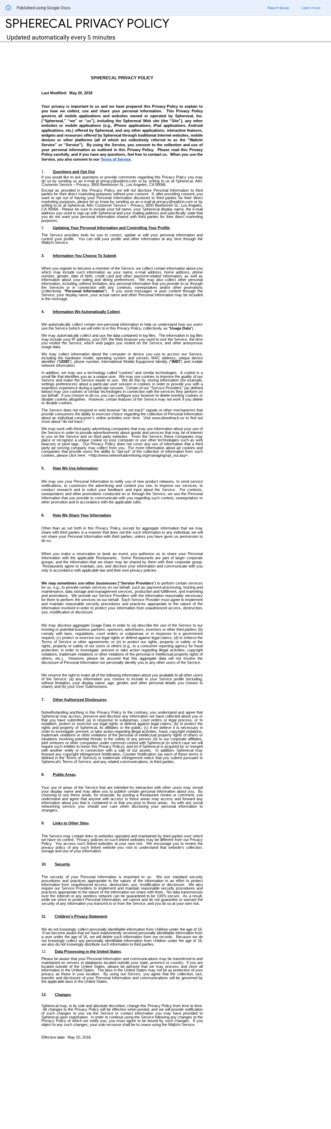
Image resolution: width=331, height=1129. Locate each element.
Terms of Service (116, 159)
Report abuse (278, 7)
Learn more (311, 7)
